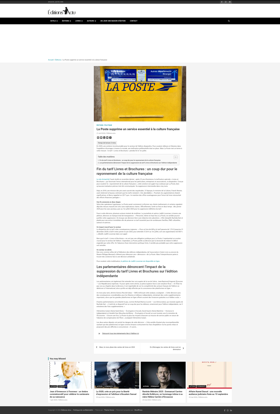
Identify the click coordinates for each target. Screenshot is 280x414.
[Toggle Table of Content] (174, 157)
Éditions (65, 21)
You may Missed (58, 358)
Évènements (62, 386)
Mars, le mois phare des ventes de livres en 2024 (117, 347)
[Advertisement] (140, 42)
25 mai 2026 (100, 397)
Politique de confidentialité (83, 410)
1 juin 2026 (53, 400)
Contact (133, 21)
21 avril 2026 (101, 133)
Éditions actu (111, 133)
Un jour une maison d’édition (113, 21)
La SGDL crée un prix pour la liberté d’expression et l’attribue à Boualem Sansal (116, 393)
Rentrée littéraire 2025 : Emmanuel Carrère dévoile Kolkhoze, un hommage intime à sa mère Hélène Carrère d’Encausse (162, 394)
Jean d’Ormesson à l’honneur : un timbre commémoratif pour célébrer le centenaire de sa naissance (69, 394)
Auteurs (90, 21)
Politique (108, 125)
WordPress (138, 410)
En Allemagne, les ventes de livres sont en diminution (165, 348)
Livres (78, 21)
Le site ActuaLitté (103, 179)
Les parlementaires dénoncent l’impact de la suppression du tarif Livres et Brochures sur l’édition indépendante (138, 163)
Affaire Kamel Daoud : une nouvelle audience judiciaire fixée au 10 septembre (208, 393)
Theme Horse (109, 410)
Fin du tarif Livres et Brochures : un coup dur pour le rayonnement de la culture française (130, 160)
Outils (53, 21)
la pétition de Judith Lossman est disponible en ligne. (140, 261)
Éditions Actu (66, 410)
